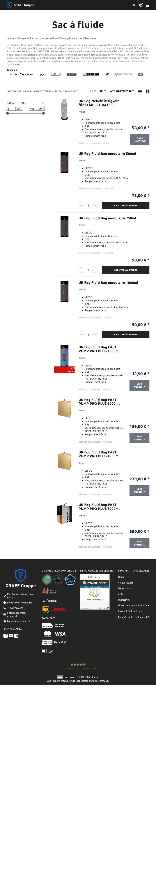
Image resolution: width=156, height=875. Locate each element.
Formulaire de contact (18, 621)
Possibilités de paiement (130, 611)
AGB (120, 594)
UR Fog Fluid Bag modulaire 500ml (107, 153)
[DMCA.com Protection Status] (67, 676)
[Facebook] (5, 635)
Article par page (120, 90)
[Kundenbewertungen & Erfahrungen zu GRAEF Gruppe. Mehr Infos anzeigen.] (95, 591)
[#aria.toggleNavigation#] (147, 5)
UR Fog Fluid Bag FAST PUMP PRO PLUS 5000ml (99, 506)
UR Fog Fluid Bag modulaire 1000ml (108, 282)
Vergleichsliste (125, 582)
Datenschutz (124, 588)
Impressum (124, 599)
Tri (101, 90)
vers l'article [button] (140, 139)
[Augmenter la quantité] (95, 205)
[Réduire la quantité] (81, 205)
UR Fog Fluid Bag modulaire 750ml (107, 218)
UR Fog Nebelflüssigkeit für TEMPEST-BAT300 (99, 103)
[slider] (8, 113)
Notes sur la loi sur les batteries (134, 605)
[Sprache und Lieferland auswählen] (140, 5)
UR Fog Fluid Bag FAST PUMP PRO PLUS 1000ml (99, 349)
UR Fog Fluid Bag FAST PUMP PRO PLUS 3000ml (99, 401)
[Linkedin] (16, 635)
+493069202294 (15, 607)
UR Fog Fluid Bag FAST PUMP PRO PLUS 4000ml (99, 454)
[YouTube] (11, 635)
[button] (140, 91)
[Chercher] (134, 5)
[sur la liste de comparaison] (71, 104)
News (121, 576)
